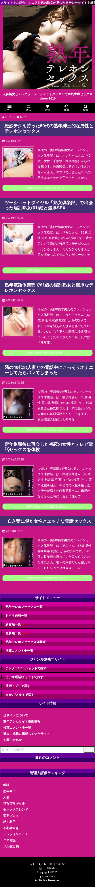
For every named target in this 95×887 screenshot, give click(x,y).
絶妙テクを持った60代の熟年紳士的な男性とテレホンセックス (49, 128)
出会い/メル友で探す (20, 694)
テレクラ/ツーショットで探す (26, 668)
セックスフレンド (15, 809)
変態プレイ (11, 815)
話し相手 (9, 822)
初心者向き (11, 828)
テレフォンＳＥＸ (15, 834)
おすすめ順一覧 (16, 615)
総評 (6, 785)
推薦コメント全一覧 (19, 650)
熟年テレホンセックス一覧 (24, 606)
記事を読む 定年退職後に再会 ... (47, 506)
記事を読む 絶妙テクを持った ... (47, 188)
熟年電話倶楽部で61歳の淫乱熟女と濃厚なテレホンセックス (49, 287)
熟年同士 (9, 791)
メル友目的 (11, 846)
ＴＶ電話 (9, 840)
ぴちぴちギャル (14, 803)
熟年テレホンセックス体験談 (26, 641)
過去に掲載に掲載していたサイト (26, 733)
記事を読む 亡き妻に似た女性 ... (47, 578)
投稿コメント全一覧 (17, 727)
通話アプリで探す (18, 685)
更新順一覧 (17, 633)
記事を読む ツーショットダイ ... (47, 270)
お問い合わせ (12, 740)
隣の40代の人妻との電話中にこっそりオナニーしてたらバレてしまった (49, 370)
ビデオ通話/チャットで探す (25, 677)
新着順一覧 (16, 624)
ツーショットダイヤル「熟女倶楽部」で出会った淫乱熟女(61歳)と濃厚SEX (49, 205)
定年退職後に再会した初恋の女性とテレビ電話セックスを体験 (49, 447)
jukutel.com (47, 876)
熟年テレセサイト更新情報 (21, 721)
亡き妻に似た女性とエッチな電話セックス (49, 521)
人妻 (6, 797)
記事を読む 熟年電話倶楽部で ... (47, 352)
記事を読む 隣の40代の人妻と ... (47, 429)
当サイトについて (15, 715)
